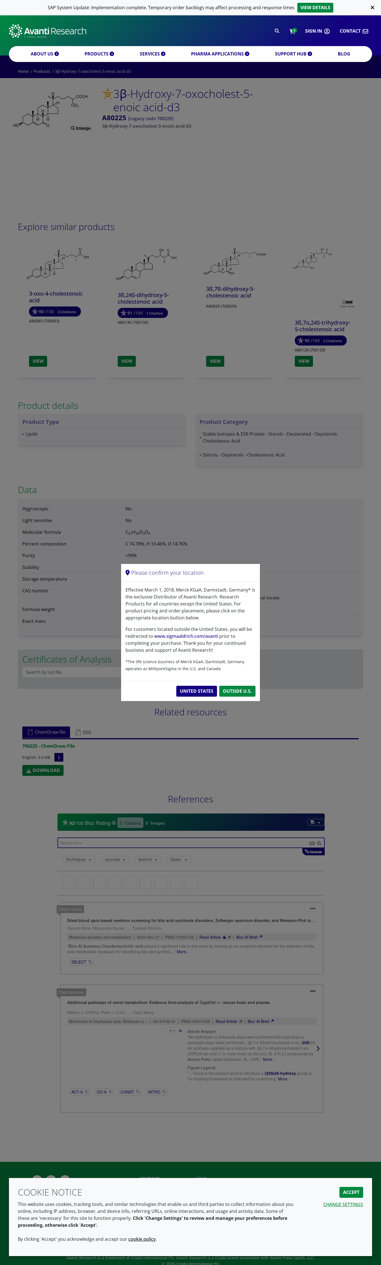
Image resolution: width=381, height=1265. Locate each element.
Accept (351, 1192)
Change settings (343, 1204)
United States (196, 691)
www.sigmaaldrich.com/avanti (186, 636)
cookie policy (142, 1239)
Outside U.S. (237, 691)
